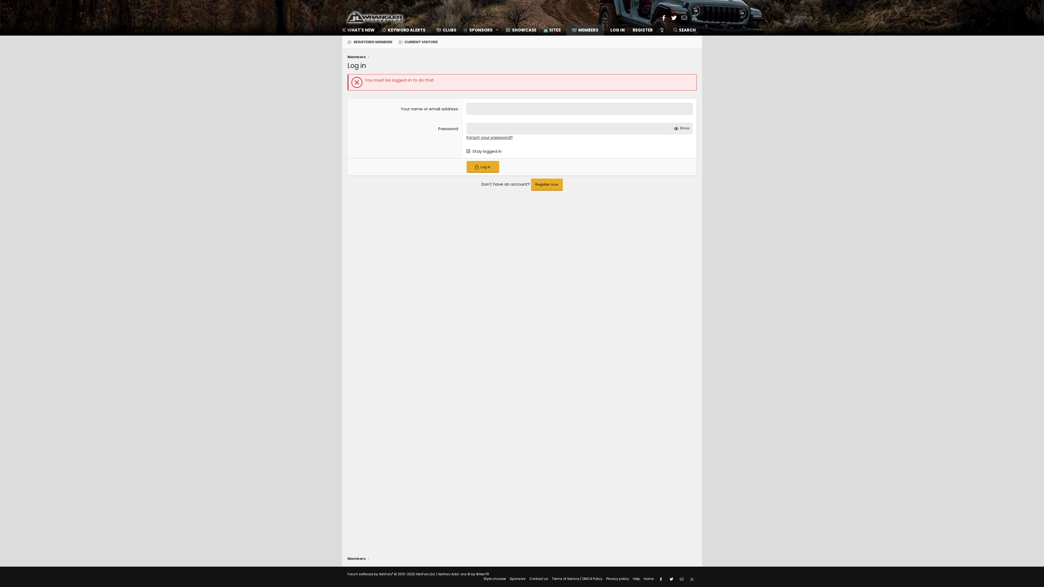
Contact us (538, 578)
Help (636, 578)
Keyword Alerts (406, 30)
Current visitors (420, 42)
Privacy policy (617, 578)
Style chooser (495, 578)
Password (448, 129)
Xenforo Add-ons (463, 574)
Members (588, 30)
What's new (361, 30)
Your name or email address (429, 109)
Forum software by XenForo (391, 574)
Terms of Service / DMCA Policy (577, 578)
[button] (479, 30)
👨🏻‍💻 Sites (552, 30)
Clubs (449, 30)
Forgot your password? (490, 137)
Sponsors (518, 578)
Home (649, 578)
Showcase (524, 30)
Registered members (372, 42)
